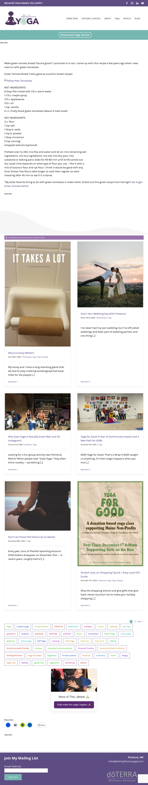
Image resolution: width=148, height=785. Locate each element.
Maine (79, 634)
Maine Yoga (109, 634)
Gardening (70, 662)
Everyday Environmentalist (60, 648)
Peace (113, 655)
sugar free (11, 662)
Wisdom (25, 634)
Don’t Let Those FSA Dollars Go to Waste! (31, 537)
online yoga (126, 634)
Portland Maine (42, 626)
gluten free (39, 662)
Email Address (12, 766)
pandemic (11, 634)
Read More (12, 382)
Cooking (113, 626)
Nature (83, 662)
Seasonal (102, 580)
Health (101, 626)
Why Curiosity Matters (21, 352)
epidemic (11, 641)
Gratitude (39, 634)
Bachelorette (102, 318)
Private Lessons (69, 655)
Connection (93, 634)
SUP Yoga (41, 641)
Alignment (99, 641)
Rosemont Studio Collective (112, 648)
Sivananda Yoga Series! (75, 34)
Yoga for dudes (34, 655)
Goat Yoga (70, 641)
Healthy (24, 662)
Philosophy (27, 357)
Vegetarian (54, 662)
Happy (125, 655)
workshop (100, 655)
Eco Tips (127, 626)
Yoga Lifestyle (42, 357)
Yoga (34, 357)
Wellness (53, 634)
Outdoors (28, 445)
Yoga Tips (84, 641)
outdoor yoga (23, 626)
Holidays (88, 626)
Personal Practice (86, 648)
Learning (56, 641)
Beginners (51, 655)
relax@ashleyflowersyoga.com (126, 761)
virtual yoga (26, 641)
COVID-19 (58, 626)
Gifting (113, 641)
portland (67, 634)
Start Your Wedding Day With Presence (103, 313)
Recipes (38, 648)
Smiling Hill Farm (14, 655)
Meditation (73, 626)
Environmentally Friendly (18, 648)
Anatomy (86, 655)
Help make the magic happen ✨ (74, 704)
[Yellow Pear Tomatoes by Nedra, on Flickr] (18, 80)
